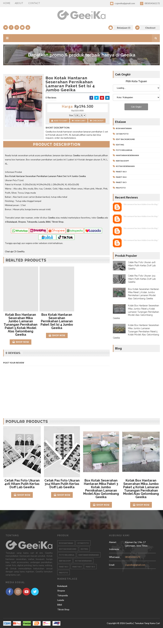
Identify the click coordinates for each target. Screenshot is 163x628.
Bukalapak (12, 221)
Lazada (41, 221)
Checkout (98, 120)
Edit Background (125, 139)
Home (6, 3)
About (19, 3)
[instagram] (16, 27)
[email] (22, 27)
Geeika (76, 155)
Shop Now (22, 341)
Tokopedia (32, 221)
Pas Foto (121, 188)
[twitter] (5, 27)
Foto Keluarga (124, 150)
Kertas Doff (122, 161)
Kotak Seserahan (125, 166)
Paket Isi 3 (121, 171)
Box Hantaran (123, 128)
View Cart (80, 120)
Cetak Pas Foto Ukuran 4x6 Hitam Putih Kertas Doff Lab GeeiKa (142, 265)
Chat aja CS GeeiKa (14, 251)
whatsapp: (114, 557)
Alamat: (115, 544)
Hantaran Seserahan (127, 155)
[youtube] (27, 27)
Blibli (48, 221)
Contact (34, 3)
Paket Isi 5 (121, 182)
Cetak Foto (122, 134)
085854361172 (152, 3)
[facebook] (11, 27)
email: (112, 564)
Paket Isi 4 (121, 177)
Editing (120, 144)
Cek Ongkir (136, 107)
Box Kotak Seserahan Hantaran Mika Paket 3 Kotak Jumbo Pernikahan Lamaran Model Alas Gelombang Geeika (101, 488)
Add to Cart (60, 120)
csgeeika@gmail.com (124, 3)
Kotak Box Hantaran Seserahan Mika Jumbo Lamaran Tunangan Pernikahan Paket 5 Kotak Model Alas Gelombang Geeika (20, 324)
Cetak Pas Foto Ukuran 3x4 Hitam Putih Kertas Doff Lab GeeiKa (142, 278)
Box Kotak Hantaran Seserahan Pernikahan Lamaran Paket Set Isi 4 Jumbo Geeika (45, 176)
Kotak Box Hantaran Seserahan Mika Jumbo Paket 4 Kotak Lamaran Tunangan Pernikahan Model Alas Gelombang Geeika (136, 311)
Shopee (22, 221)
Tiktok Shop (57, 221)
